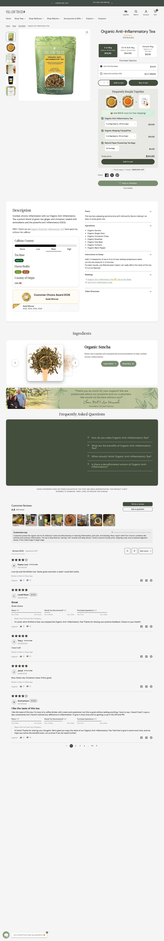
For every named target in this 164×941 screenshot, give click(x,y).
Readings (89, 274)
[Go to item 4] (57, 520)
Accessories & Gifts (72, 18)
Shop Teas (19, 18)
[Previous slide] (15, 362)
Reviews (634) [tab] (18, 551)
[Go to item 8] (109, 520)
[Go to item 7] (96, 520)
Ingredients (90, 225)
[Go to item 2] (31, 520)
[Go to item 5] (70, 520)
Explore (89, 18)
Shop (14, 26)
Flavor (87, 211)
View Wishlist (128, 188)
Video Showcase (92, 291)
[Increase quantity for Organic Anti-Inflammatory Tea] (108, 82)
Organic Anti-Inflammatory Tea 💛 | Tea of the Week (109, 279)
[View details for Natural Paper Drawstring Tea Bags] (144, 102)
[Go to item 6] (83, 520)
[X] (112, 175)
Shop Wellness (35, 18)
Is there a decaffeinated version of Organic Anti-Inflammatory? (119, 465)
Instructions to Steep (94, 254)
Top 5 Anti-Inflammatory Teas (99, 282)
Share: (100, 175)
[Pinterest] (117, 175)
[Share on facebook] (141, 580)
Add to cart (128, 161)
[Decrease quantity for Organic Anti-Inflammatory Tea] (100, 82)
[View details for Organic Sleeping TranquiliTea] (128, 102)
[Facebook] (106, 175)
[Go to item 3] (44, 520)
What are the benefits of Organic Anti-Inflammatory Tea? (121, 446)
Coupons (102, 18)
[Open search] (128, 551)
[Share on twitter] (146, 580)
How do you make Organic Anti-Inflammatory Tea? (120, 438)
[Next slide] (75, 362)
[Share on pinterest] (151, 580)
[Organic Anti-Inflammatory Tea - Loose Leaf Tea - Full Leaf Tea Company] (87, 32)
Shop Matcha (52, 18)
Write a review (137, 504)
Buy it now (143, 83)
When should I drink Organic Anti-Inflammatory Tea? (121, 456)
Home (8, 18)
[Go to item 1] (18, 520)
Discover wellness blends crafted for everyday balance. (81, 3)
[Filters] (134, 551)
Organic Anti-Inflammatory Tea (128, 31)
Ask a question (137, 509)
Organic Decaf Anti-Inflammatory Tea (47, 229)
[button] (6, 934)
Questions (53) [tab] (31, 551)
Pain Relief (21, 26)
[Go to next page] (97, 746)
